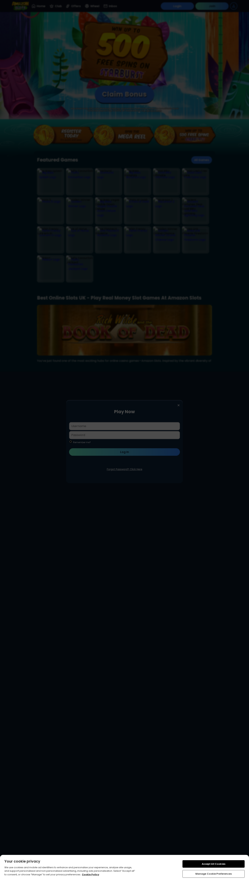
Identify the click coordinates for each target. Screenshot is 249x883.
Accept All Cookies (213, 864)
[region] (124, 869)
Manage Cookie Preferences (213, 874)
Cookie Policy (90, 874)
